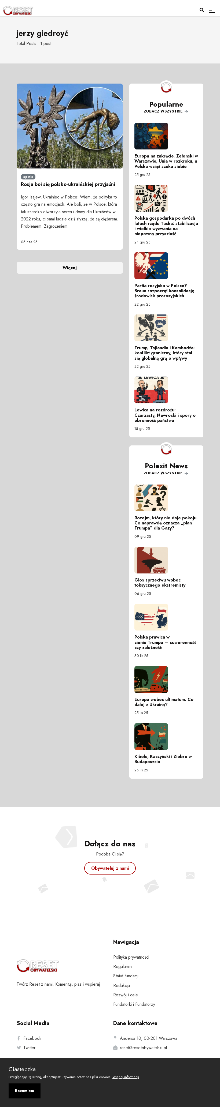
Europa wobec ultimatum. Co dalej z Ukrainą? (163, 702)
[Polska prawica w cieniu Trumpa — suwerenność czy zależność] (166, 617)
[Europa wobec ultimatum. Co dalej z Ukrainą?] (166, 679)
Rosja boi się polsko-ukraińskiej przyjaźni (68, 184)
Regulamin (122, 966)
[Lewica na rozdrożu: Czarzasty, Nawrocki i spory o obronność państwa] (166, 390)
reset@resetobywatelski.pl (143, 1048)
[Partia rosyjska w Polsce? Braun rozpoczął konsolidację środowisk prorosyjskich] (166, 265)
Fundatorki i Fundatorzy (134, 1004)
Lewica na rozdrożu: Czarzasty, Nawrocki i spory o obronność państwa (165, 415)
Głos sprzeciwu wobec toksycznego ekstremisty (159, 582)
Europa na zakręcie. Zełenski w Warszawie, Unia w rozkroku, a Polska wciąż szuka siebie (166, 161)
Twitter (29, 1048)
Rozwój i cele (125, 995)
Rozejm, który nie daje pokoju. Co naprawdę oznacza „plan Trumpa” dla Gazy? (166, 523)
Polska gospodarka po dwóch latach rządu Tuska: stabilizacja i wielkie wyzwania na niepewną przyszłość (166, 226)
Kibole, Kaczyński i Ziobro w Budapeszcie (163, 759)
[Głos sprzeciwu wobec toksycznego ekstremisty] (166, 560)
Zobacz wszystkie (164, 111)
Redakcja (121, 985)
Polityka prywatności (131, 957)
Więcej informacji (125, 1076)
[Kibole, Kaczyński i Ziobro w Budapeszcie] (166, 736)
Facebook (32, 1038)
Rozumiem (24, 1090)
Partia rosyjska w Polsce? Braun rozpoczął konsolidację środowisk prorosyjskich (164, 291)
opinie (28, 176)
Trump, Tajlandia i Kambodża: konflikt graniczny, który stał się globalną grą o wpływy (164, 353)
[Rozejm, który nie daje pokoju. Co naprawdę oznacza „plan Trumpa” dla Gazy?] (166, 498)
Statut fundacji (125, 976)
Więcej (70, 268)
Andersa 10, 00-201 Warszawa (148, 1038)
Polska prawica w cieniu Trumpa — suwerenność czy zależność (165, 642)
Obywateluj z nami (110, 868)
